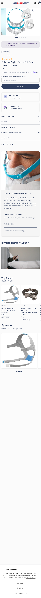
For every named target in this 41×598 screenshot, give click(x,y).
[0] (38, 3)
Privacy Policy (31, 578)
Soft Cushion (9, 224)
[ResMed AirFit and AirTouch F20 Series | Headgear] (10, 294)
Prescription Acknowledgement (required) (13, 76)
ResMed (3, 306)
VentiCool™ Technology (14, 231)
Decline (20, 588)
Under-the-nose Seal (13, 215)
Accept (20, 583)
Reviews (4, 122)
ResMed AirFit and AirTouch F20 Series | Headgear (8, 310)
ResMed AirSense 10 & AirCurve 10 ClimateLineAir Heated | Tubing (29, 311)
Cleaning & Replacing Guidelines (11, 132)
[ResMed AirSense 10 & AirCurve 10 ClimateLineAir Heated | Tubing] (30, 294)
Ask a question (6, 138)
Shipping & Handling (8, 127)
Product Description (7, 116)
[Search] (35, 3)
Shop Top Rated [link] (6, 281)
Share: (3, 144)
